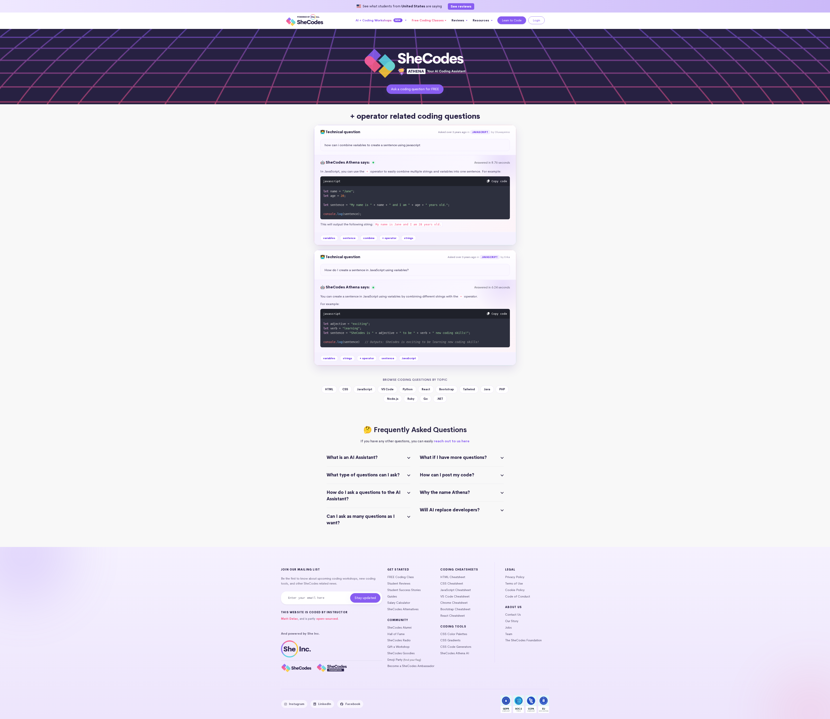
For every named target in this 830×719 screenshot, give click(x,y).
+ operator (389, 238)
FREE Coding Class (400, 577)
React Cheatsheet (452, 616)
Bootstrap (446, 389)
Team (508, 634)
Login (536, 20)
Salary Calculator (398, 603)
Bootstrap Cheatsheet (455, 609)
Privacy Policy (514, 577)
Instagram (296, 704)
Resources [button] (481, 20)
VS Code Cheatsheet (454, 596)
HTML (329, 389)
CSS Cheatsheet (451, 583)
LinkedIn (324, 704)
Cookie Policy (515, 590)
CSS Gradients (450, 640)
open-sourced (327, 619)
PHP (502, 389)
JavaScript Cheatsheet (455, 590)
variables (329, 238)
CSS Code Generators (455, 647)
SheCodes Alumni (399, 627)
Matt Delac (289, 619)
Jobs (508, 627)
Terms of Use (514, 583)
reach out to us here (451, 441)
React (426, 389)
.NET (440, 399)
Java (487, 389)
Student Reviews (398, 583)
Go (425, 399)
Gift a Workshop (398, 647)
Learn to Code (512, 20)
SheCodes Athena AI (454, 653)
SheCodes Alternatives (402, 609)
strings (408, 238)
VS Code (387, 389)
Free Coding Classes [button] (428, 20)
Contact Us (513, 614)
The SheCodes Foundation (523, 640)
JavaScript (480, 132)
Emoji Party (394, 660)
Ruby (410, 399)
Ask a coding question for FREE (415, 89)
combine (369, 238)
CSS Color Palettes (453, 634)
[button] (381, 20)
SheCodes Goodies (401, 653)
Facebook (352, 704)
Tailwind (469, 389)
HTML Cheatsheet (452, 577)
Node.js (392, 399)
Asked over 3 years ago (452, 132)
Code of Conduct (517, 596)
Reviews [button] (458, 20)
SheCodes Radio (399, 640)
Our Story (511, 621)
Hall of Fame (396, 634)
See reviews (461, 6)
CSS (345, 389)
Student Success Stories (404, 590)
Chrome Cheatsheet (454, 603)
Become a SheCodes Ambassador (410, 666)
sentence (349, 238)
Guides (392, 596)
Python (408, 389)
